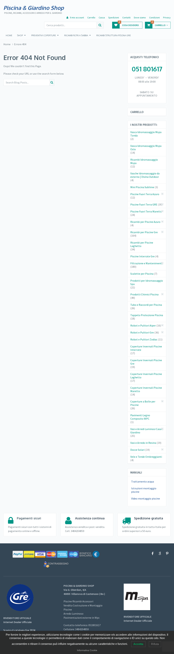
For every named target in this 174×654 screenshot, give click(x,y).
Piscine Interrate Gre (142, 256)
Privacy (167, 17)
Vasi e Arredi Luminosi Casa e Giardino (146, 430)
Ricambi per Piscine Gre (144, 232)
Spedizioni (113, 17)
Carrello (91, 17)
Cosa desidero (129, 24)
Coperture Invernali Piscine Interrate (146, 348)
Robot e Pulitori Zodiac (143, 339)
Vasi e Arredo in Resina (143, 442)
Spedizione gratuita (148, 518)
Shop (20, 35)
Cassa (102, 17)
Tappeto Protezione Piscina (146, 315)
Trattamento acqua (142, 481)
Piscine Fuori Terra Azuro (144, 194)
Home (9, 35)
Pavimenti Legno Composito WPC (140, 417)
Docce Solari (137, 449)
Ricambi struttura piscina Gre (113, 35)
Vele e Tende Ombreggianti (146, 456)
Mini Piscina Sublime (142, 187)
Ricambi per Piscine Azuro (145, 221)
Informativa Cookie (87, 650)
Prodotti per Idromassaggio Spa (146, 282)
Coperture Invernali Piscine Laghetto (146, 375)
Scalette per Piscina (141, 273)
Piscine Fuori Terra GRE (143, 204)
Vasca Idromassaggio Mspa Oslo (145, 147)
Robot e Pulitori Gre (142, 332)
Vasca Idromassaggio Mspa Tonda (145, 133)
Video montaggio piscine (145, 498)
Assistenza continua (90, 518)
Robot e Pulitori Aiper (143, 325)
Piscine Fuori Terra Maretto (146, 211)
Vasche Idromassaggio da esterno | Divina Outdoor (145, 175)
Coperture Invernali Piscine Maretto (146, 389)
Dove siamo (140, 17)
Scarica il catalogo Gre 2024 (19, 630)
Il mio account (76, 17)
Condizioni (154, 17)
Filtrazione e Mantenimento (146, 263)
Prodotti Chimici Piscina (144, 294)
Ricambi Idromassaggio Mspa (144, 161)
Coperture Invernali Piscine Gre (146, 361)
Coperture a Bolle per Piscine (142, 403)
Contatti (126, 17)
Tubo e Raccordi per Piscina (146, 304)
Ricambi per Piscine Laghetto (141, 244)
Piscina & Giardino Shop (33, 8)
